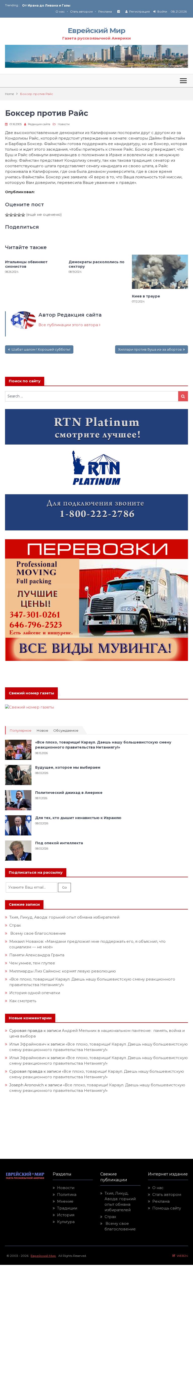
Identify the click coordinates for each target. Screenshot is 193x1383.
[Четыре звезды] (19, 215)
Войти (162, 11)
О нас (60, 11)
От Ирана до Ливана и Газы (46, 5)
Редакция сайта (39, 124)
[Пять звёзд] (23, 215)
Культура (66, 1221)
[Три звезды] (15, 215)
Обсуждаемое (65, 730)
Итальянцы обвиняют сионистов (26, 264)
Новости (64, 124)
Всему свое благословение (37, 933)
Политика (66, 1194)
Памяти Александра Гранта (36, 955)
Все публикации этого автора (68, 324)
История (65, 1214)
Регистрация (139, 11)
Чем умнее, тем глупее (32, 963)
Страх (15, 925)
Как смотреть (23, 1000)
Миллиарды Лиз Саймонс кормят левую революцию (62, 971)
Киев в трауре (146, 296)
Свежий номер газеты (31, 693)
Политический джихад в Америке (69, 792)
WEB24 (181, 1256)
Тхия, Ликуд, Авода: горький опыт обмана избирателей (64, 917)
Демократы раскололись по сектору (96, 264)
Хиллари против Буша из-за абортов (150, 349)
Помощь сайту (166, 1208)
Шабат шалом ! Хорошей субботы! (40, 349)
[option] (59, 5)
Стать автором (81, 11)
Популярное (20, 730)
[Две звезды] (11, 215)
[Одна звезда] (7, 215)
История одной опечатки (34, 992)
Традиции (67, 1208)
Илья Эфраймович (27, 1044)
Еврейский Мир (96, 30)
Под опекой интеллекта (59, 843)
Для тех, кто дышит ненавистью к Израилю (78, 818)
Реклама (105, 11)
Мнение (65, 1201)
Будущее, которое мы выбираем (67, 767)
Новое (42, 730)
